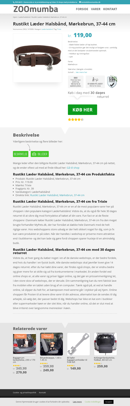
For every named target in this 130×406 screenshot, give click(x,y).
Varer (95, 9)
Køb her (82, 110)
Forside (82, 9)
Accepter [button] (108, 402)
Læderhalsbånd (24, 17)
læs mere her (81, 72)
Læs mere (77, 401)
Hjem (15, 17)
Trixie (59, 29)
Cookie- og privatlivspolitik (24, 392)
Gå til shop (73, 167)
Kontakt (110, 9)
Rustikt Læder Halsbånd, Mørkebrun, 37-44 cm (57, 195)
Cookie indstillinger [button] (93, 401)
